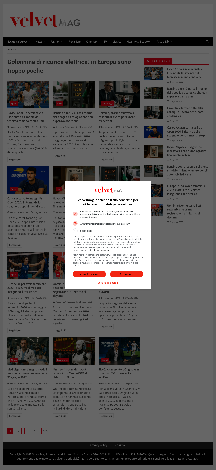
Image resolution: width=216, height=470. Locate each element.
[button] (108, 230)
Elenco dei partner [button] (102, 250)
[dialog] (108, 235)
